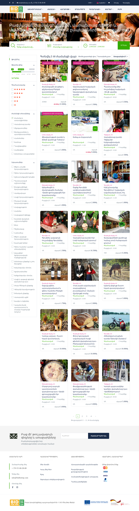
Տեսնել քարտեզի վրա (87, 56)
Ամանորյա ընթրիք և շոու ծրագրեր (24, 263)
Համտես (17, 211)
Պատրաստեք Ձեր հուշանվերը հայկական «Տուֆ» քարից (114, 89)
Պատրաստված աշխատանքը (20, 182)
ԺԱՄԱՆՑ (51, 9)
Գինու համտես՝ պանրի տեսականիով (23, 248)
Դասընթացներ (20, 146)
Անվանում (20, 44)
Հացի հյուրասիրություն (23, 197)
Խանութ (17, 142)
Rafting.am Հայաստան (82, 137)
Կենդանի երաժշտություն (24, 289)
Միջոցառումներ (20, 128)
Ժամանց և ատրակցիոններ (21, 119)
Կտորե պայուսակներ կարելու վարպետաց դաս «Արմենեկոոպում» (115, 389)
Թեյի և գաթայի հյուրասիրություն (21, 238)
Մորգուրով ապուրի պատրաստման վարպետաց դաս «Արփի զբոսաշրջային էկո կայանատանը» (53, 391)
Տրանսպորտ (80, 9)
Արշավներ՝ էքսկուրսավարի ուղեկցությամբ (20, 255)
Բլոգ (120, 9)
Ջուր (16, 225)
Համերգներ (19, 150)
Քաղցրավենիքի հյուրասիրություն (21, 188)
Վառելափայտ (20, 193)
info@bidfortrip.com (24, 3)
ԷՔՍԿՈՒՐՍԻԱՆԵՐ (35, 9)
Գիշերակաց (94, 9)
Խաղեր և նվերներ (21, 301)
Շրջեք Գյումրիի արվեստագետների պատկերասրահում (82, 190)
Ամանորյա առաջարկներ (24, 154)
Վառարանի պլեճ (21, 297)
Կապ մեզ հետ (46, 469)
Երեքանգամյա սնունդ (23, 275)
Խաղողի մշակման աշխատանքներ (21, 220)
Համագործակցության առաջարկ (84, 477)
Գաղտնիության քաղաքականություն (79, 471)
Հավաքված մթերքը (22, 215)
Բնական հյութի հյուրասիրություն (21, 202)
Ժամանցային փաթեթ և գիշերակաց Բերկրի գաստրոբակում (53, 89)
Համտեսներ (19, 138)
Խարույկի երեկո (20, 243)
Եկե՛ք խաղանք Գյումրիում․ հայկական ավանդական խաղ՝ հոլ (114, 190)
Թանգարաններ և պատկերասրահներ (22, 133)
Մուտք (116, 3)
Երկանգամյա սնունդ (22, 268)
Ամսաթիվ (92, 44)
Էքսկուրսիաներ (20, 271)
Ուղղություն (57, 44)
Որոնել (124, 45)
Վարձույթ (65, 9)
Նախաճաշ (18, 233)
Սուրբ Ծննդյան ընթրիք (23, 285)
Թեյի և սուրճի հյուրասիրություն (21, 168)
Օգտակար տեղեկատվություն (52, 479)
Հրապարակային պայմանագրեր (84, 464)
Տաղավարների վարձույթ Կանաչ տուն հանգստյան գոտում (115, 240)
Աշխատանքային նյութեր (24, 177)
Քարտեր (108, 9)
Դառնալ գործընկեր (79, 482)
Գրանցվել (126, 3)
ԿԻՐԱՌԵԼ (15, 78)
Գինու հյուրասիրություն (24, 173)
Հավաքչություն (20, 207)
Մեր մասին (44, 464)
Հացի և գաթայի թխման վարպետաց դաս (24, 281)
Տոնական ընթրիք (21, 293)
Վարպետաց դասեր (22, 124)
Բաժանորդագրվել (98, 436)
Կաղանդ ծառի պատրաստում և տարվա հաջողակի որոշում (22, 308)
